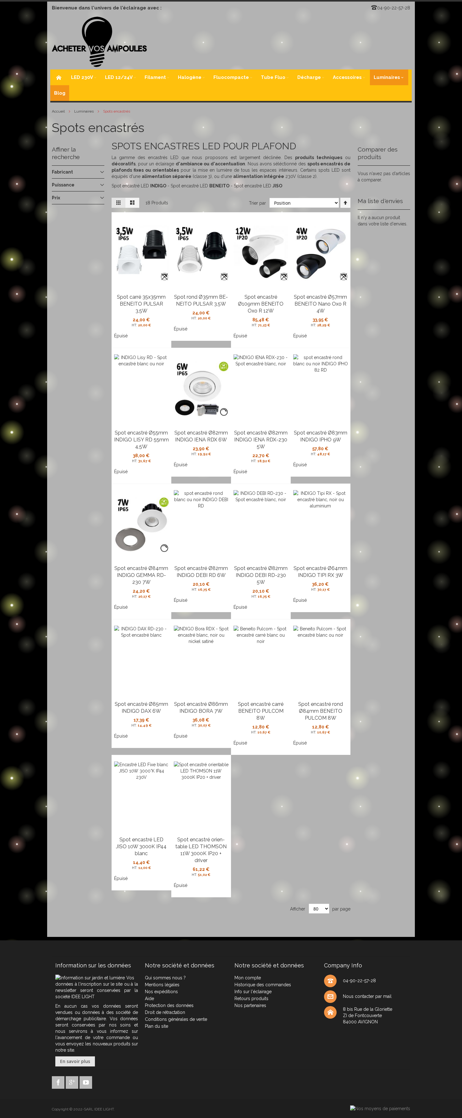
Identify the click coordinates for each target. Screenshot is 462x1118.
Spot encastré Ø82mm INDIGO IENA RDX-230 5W (261, 440)
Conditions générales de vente (176, 1019)
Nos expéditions (161, 991)
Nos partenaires (250, 1005)
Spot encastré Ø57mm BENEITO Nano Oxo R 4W (320, 304)
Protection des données (169, 1005)
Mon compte (247, 977)
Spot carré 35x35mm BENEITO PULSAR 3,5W (141, 304)
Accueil (59, 111)
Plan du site (156, 1026)
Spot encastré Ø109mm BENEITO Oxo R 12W (260, 304)
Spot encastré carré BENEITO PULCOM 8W (260, 711)
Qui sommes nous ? (165, 977)
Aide (149, 998)
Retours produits (251, 998)
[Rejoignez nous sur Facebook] (59, 1081)
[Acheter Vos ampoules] (99, 42)
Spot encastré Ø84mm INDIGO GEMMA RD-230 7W (141, 575)
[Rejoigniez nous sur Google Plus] (73, 1081)
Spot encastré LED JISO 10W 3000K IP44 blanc (141, 846)
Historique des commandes (262, 984)
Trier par (257, 203)
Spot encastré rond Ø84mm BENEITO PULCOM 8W (320, 711)
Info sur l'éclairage (253, 991)
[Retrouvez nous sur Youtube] (86, 1081)
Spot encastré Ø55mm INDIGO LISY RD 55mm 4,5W (141, 440)
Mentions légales (162, 984)
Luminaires (84, 111)
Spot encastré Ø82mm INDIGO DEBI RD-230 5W (261, 575)
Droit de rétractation (165, 1012)
